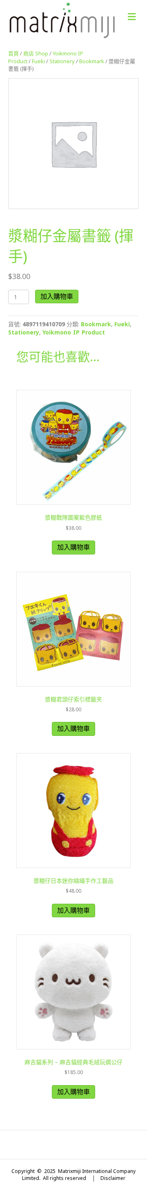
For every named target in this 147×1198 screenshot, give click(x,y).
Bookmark (91, 61)
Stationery (62, 61)
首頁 (13, 53)
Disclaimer (112, 1178)
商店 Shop (35, 53)
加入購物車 (56, 296)
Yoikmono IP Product (73, 332)
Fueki (38, 61)
